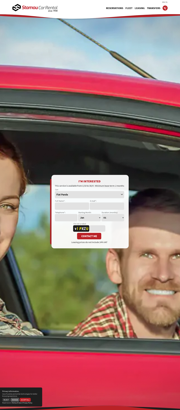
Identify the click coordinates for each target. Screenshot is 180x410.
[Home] (34, 8)
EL (167, 2)
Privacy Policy (27, 403)
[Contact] (165, 8)
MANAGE (15, 400)
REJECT (6, 400)
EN (163, 2)
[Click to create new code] (81, 228)
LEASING (140, 8)
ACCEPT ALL (25, 400)
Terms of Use (16, 403)
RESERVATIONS (114, 8)
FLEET (128, 8)
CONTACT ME (89, 236)
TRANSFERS (153, 8)
